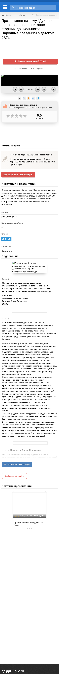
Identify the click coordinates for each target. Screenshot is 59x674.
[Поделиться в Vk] (24, 98)
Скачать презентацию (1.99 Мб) (31, 61)
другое (6, 239)
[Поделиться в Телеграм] (38, 98)
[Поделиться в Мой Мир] (33, 98)
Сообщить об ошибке (14, 476)
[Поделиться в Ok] (28, 98)
